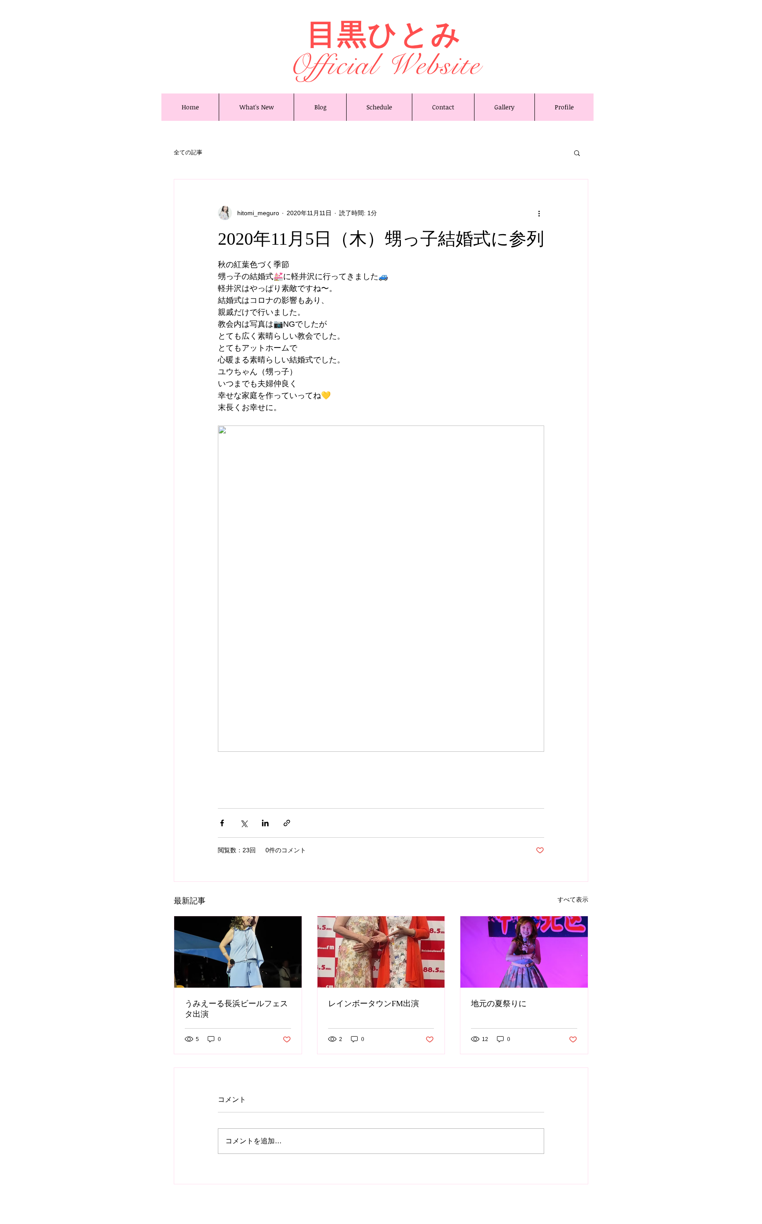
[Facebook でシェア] (222, 823)
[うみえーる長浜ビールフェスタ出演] (238, 952)
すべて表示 (572, 899)
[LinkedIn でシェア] (265, 823)
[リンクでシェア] (287, 823)
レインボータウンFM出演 (373, 1003)
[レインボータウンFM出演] (381, 952)
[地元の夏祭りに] (524, 952)
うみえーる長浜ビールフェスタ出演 (236, 1009)
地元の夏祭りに (499, 1003)
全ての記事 (188, 152)
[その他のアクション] (539, 213)
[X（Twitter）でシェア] (243, 823)
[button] (577, 152)
